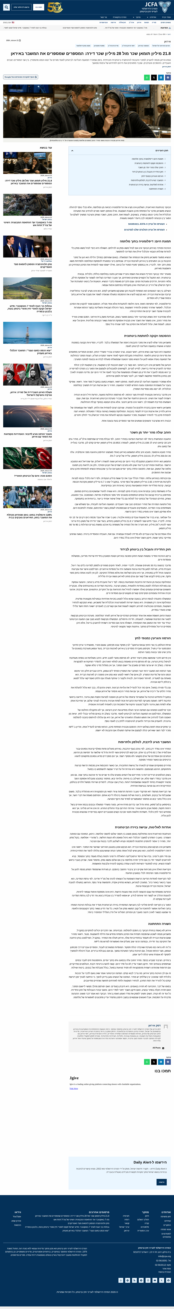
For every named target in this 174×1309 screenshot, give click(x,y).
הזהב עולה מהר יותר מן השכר (150, 167)
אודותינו (153, 17)
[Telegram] (141, 1280)
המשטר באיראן (143, 46)
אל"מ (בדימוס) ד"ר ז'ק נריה (32, 399)
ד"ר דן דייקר (47, 315)
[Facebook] (168, 1280)
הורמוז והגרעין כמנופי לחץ (152, 176)
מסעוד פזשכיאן (99, 46)
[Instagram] (148, 1280)
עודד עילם (48, 229)
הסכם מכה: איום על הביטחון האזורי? (33, 476)
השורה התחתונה (156, 189)
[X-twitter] (161, 1280)
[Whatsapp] (120, 1280)
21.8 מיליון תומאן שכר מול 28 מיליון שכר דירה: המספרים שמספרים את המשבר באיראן (28, 182)
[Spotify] (127, 1280)
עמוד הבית (166, 17)
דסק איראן (166, 67)
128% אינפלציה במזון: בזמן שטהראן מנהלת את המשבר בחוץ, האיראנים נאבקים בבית (29, 516)
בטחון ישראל (47, 219)
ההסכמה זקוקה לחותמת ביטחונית (149, 163)
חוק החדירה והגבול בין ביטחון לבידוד (147, 172)
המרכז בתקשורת (119, 17)
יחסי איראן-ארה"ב (128, 46)
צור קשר (103, 17)
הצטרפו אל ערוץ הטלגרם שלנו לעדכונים (144, 229)
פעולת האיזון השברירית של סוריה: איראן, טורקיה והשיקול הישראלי (31, 393)
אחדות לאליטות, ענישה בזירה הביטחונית (146, 185)
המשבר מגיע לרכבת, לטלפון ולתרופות (147, 180)
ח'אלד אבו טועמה (45, 479)
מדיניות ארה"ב (113, 46)
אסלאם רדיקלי (46, 261)
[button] (168, 77)
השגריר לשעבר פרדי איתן (41, 271)
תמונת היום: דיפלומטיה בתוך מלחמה (147, 159)
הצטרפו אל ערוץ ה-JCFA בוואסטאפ (146, 224)
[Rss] (134, 1280)
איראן (167, 41)
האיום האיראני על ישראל (161, 46)
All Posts (157, 1048)
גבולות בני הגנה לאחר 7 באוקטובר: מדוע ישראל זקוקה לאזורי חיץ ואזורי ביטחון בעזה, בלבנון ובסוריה (29, 309)
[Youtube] (154, 1280)
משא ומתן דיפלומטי (83, 46)
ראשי (169, 34)
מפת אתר (166, 1269)
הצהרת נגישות (164, 1272)
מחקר (138, 17)
